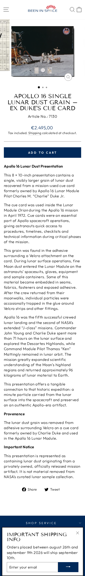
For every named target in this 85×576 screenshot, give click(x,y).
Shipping (34, 133)
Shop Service (41, 523)
